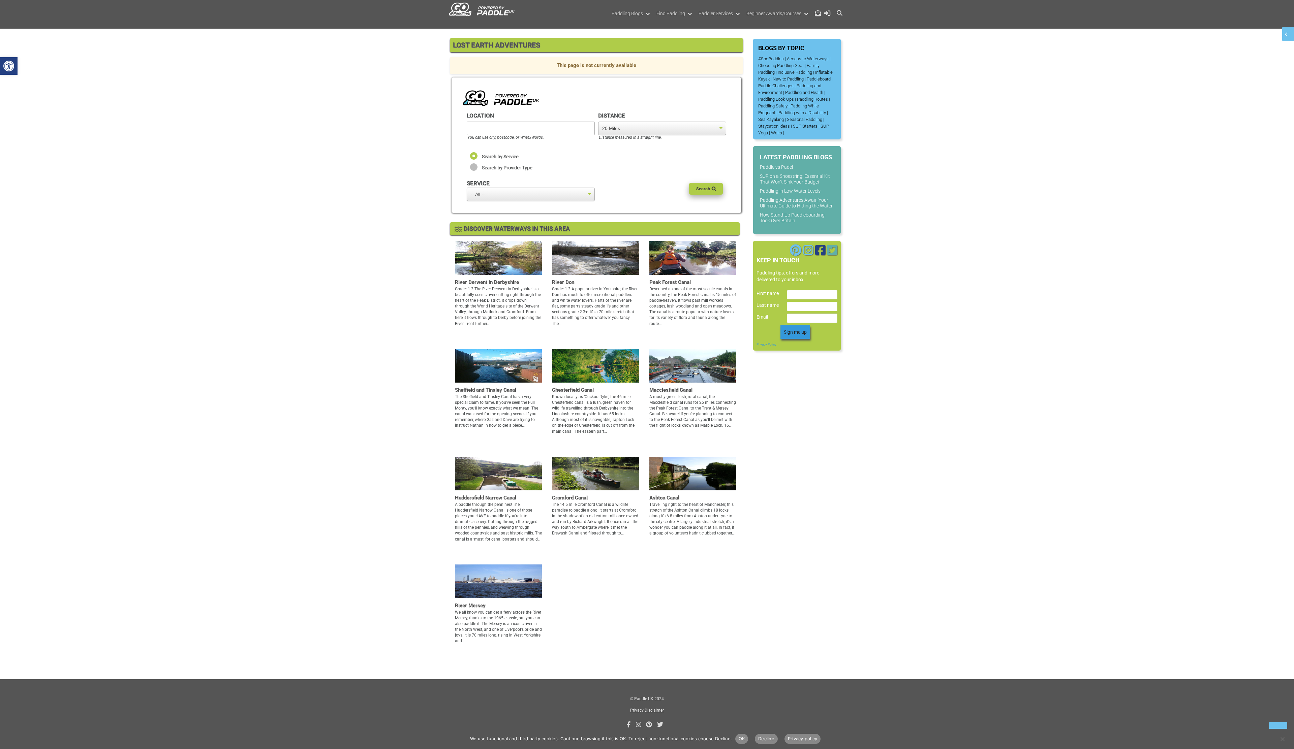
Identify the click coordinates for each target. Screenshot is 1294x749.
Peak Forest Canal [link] (670, 282)
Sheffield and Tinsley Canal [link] (485, 390)
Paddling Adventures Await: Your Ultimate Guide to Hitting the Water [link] (796, 202)
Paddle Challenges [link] (776, 85)
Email (762, 317)
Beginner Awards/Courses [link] (773, 13)
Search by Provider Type (507, 167)
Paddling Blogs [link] (627, 13)
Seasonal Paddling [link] (804, 119)
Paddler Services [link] (716, 13)
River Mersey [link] (470, 606)
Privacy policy (803, 738)
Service (478, 183)
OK (742, 738)
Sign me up (795, 332)
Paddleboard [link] (819, 79)
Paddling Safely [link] (773, 105)
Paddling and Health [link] (804, 92)
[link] (9, 66)
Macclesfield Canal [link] (670, 390)
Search (703, 188)
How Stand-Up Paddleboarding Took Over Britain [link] (792, 217)
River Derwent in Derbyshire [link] (487, 282)
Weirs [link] (776, 132)
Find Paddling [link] (670, 13)
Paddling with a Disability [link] (802, 112)
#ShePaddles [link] (771, 58)
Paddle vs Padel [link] (776, 167)
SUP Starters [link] (805, 126)
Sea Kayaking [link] (771, 119)
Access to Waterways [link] (808, 58)
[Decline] (1282, 739)
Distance (611, 115)
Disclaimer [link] (654, 710)
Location (480, 115)
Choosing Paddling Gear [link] (781, 65)
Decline (766, 738)
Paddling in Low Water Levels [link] (790, 191)
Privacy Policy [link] (766, 344)
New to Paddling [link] (788, 79)
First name (768, 293)
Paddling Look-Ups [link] (776, 99)
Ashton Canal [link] (664, 498)
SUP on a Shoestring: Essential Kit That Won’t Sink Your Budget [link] (795, 179)
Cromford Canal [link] (570, 498)
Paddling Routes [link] (812, 99)
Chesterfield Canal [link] (573, 390)
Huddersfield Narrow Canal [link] (485, 498)
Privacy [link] (637, 710)
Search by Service (500, 156)
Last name (768, 305)
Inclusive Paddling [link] (795, 72)
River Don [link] (563, 282)
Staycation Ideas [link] (774, 126)
